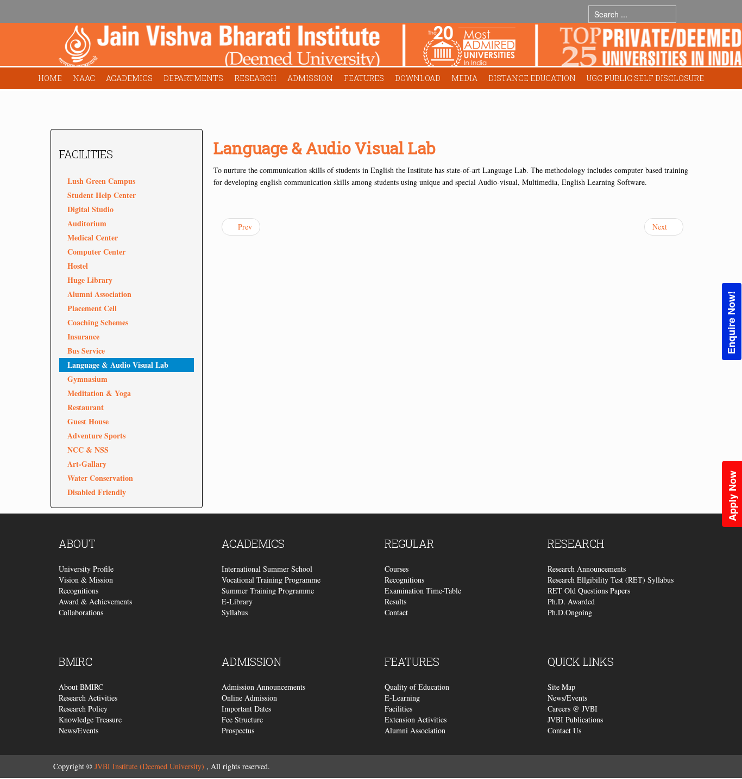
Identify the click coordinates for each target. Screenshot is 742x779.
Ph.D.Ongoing (570, 612)
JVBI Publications (575, 719)
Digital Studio (90, 209)
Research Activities (88, 698)
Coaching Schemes (97, 322)
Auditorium (86, 223)
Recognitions (78, 590)
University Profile (86, 569)
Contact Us (564, 730)
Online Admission (249, 698)
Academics (129, 78)
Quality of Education (417, 687)
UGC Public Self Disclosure (645, 78)
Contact (396, 612)
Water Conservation (100, 478)
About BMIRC (81, 687)
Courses (396, 569)
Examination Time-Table (423, 590)
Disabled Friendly (96, 492)
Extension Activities (416, 719)
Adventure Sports (96, 435)
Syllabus (235, 612)
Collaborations (81, 612)
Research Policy (83, 708)
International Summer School (267, 569)
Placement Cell (92, 308)
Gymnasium (87, 379)
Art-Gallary (86, 463)
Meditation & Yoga (99, 393)
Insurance (83, 336)
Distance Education (532, 78)
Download (418, 78)
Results (395, 601)
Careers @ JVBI (573, 708)
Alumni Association (99, 294)
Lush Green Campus (101, 181)
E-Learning (402, 698)
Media (464, 78)
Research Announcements (587, 569)
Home (50, 78)
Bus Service (86, 350)
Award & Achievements (95, 601)
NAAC (84, 78)
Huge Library (89, 280)
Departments (193, 78)
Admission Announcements (263, 687)
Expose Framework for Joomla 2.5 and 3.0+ (400, 47)
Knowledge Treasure (90, 719)
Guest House (88, 421)
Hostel (77, 265)
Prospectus (238, 730)
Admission (310, 78)
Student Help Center (101, 195)
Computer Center (96, 251)
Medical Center (92, 237)
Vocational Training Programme (271, 579)
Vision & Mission (86, 579)
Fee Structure (242, 719)
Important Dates (246, 708)
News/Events (78, 730)
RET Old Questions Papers (589, 590)
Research (255, 78)
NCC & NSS (88, 449)
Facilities (398, 708)
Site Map (561, 687)
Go (687, 13)
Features (364, 78)
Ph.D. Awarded (571, 601)
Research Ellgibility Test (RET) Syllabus (611, 579)
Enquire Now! (731, 322)
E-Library (237, 601)
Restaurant (85, 407)
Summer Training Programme (268, 590)
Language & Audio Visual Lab (117, 364)
